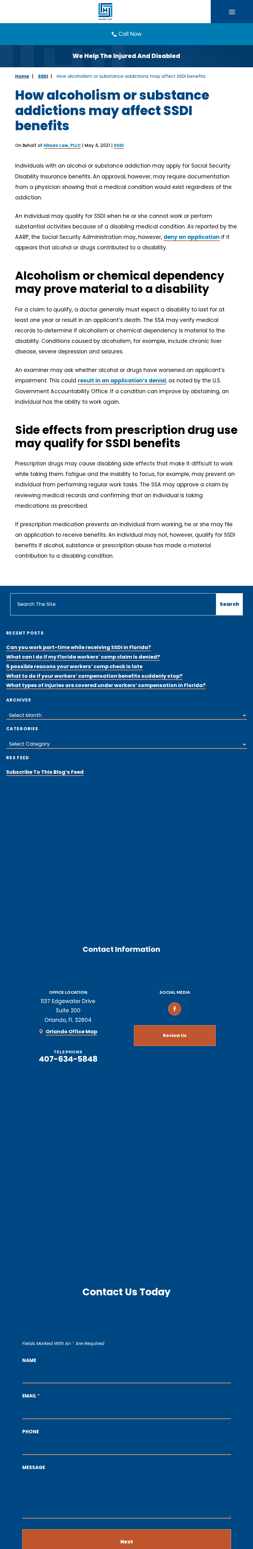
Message (33, 1467)
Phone (30, 1431)
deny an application (192, 237)
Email (31, 1396)
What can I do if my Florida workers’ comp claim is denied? (83, 656)
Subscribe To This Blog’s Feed (45, 772)
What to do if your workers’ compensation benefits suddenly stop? (94, 676)
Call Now (130, 34)
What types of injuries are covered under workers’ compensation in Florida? (105, 685)
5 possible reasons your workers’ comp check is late (74, 666)
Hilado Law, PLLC (62, 145)
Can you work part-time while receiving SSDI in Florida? (78, 647)
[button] (232, 12)
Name (29, 1360)
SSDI (119, 145)
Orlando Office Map (71, 1031)
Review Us (174, 1035)
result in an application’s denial (122, 380)
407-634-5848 (68, 1059)
